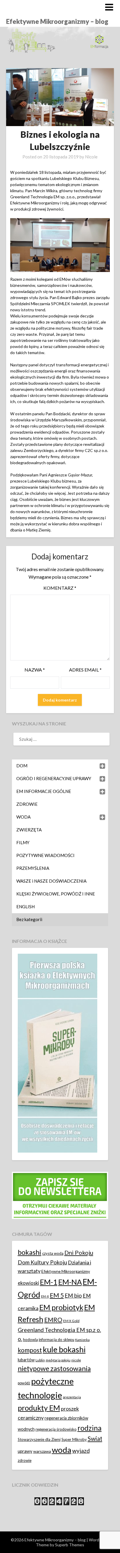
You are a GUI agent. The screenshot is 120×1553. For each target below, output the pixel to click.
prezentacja (72, 1397)
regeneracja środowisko (56, 1429)
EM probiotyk (61, 1307)
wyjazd (81, 1450)
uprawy (25, 1451)
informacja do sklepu (56, 1339)
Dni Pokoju (78, 1252)
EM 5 (57, 1295)
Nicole (91, 156)
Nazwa (34, 669)
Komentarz (59, 588)
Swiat (95, 1438)
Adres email (85, 669)
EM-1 (48, 1282)
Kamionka (82, 1340)
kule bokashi (64, 1349)
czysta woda (52, 1253)
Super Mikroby (74, 1439)
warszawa (42, 1451)
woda (61, 1450)
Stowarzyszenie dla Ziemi (39, 1439)
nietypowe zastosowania (54, 1368)
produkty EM (39, 1407)
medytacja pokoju (58, 1360)
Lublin (40, 1360)
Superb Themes (69, 1544)
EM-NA (70, 1282)
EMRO (53, 1319)
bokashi (29, 1252)
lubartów (26, 1359)
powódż (24, 1383)
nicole (76, 1360)
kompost (30, 1350)
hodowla (30, 1339)
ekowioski (28, 1283)
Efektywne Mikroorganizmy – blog (57, 21)
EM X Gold (71, 1321)
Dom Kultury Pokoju (42, 1262)
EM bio (73, 1295)
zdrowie (24, 1460)
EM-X (45, 1296)
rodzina (89, 1428)
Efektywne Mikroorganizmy (65, 1271)
